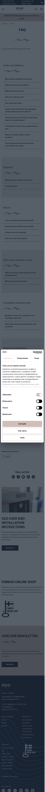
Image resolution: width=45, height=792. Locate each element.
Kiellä (22, 438)
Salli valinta (22, 431)
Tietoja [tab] (36, 358)
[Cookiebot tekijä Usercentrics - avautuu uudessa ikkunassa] (33, 352)
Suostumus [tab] (8, 358)
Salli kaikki (22, 424)
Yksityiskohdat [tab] (22, 358)
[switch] (39, 401)
